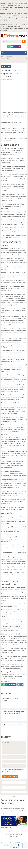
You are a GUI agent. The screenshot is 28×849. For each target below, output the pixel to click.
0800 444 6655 (15, 847)
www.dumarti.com (14, 836)
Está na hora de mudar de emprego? (14, 725)
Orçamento (8, 827)
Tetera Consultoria (5, 843)
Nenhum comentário (7, 79)
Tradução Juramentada (10, 845)
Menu (3, 53)
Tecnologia (7, 66)
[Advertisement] (14, 96)
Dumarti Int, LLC (23, 843)
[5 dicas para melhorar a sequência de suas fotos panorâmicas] (14, 709)
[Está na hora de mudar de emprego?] (14, 722)
